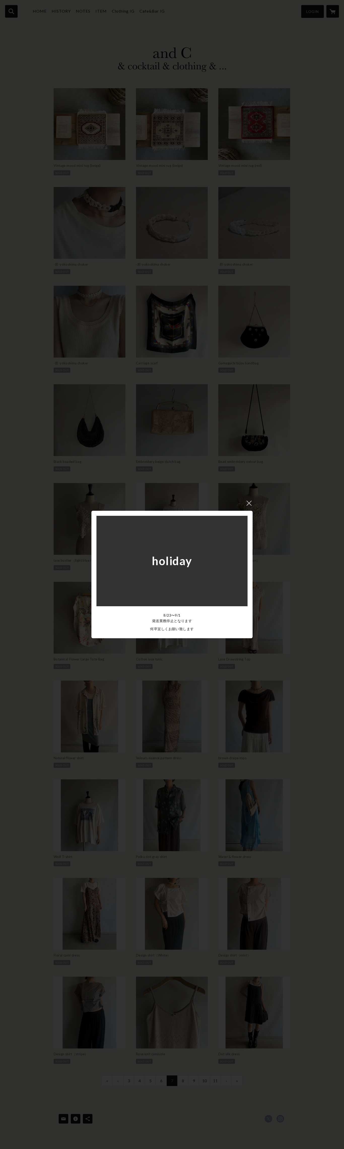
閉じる (249, 503)
